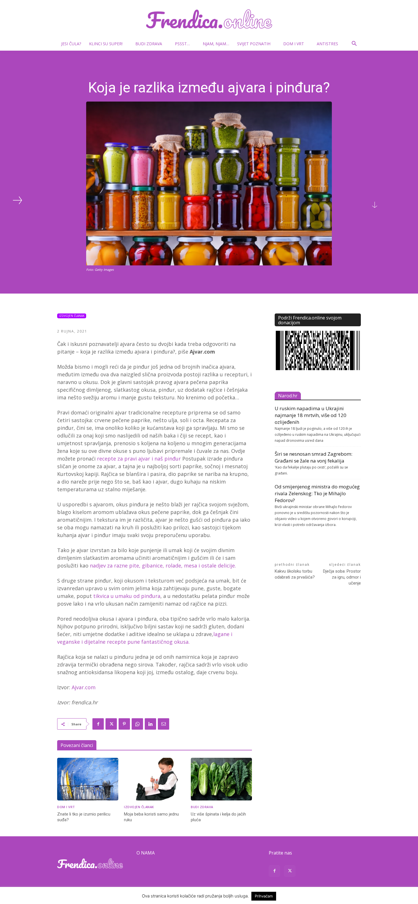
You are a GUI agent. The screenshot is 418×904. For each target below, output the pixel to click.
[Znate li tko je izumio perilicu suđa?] (87, 779)
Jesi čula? (71, 43)
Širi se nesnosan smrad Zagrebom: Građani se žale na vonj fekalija (313, 457)
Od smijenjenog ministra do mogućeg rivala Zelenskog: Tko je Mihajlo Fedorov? (317, 493)
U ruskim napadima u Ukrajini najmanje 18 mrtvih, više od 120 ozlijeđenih (310, 415)
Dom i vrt (293, 43)
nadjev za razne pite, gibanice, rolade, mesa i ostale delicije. (163, 565)
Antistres (327, 43)
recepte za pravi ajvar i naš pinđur (139, 458)
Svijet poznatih (253, 43)
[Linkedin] (150, 724)
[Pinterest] (124, 724)
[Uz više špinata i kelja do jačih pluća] (221, 779)
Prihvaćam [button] (264, 896)
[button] (354, 44)
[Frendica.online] (209, 19)
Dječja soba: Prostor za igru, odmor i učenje (342, 577)
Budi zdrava (148, 43)
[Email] (163, 724)
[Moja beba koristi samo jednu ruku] (154, 779)
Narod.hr (287, 396)
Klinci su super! (106, 43)
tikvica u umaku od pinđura (126, 596)
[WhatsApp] (137, 724)
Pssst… (182, 43)
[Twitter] (111, 724)
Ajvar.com (84, 687)
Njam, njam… (216, 43)
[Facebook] (98, 724)
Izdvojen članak (71, 316)
